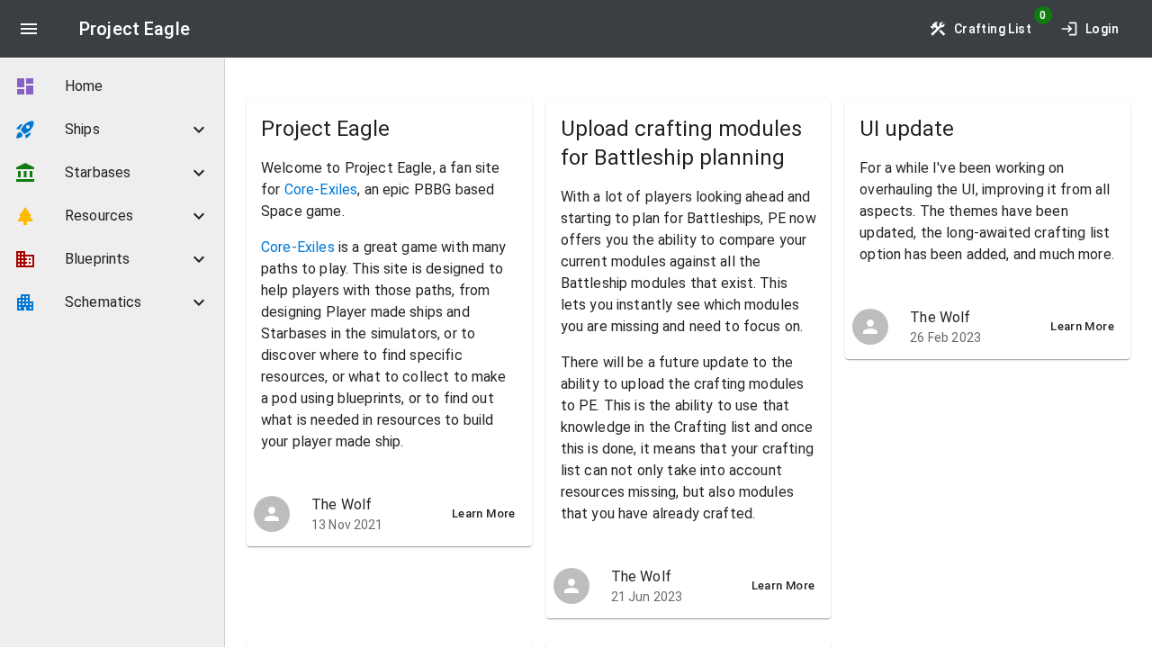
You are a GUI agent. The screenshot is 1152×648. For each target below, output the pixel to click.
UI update (907, 128)
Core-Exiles (321, 189)
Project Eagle (134, 29)
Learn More (484, 513)
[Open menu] (29, 29)
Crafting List (992, 29)
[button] (112, 129)
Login (1102, 29)
